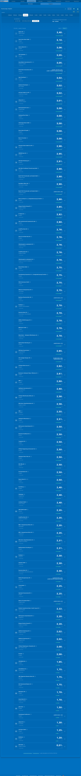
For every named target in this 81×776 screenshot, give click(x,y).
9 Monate (20, 15)
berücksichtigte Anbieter (28, 753)
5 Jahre (49, 15)
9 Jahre (66, 15)
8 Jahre (62, 15)
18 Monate (31, 15)
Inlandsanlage (21, 35)
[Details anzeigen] (65, 34)
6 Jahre (53, 15)
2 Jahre (36, 15)
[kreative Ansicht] (74, 9)
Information (30, 3)
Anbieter (60, 28)
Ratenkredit (67, 1)
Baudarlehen (76, 1)
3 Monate (10, 15)
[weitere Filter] (74, 11)
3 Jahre (40, 15)
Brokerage (40, 1)
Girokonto (13, 1)
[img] (59, 58)
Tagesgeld (22, 1)
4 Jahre (44, 15)
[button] (40, 33)
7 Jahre (57, 15)
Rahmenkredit (58, 1)
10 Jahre (71, 15)
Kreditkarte (49, 1)
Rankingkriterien (36, 753)
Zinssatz (65, 28)
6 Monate (15, 15)
